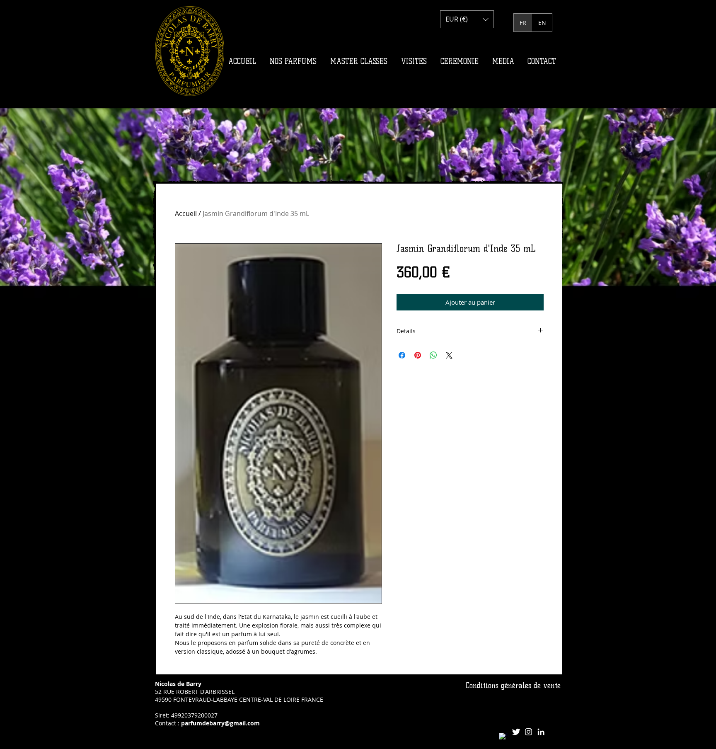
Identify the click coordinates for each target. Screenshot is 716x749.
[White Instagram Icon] (528, 732)
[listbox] (467, 19)
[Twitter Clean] (516, 732)
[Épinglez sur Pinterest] (418, 355)
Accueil (186, 213)
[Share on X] (449, 355)
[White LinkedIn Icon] (541, 732)
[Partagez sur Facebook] (402, 355)
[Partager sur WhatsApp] (433, 355)
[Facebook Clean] (503, 737)
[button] (467, 19)
